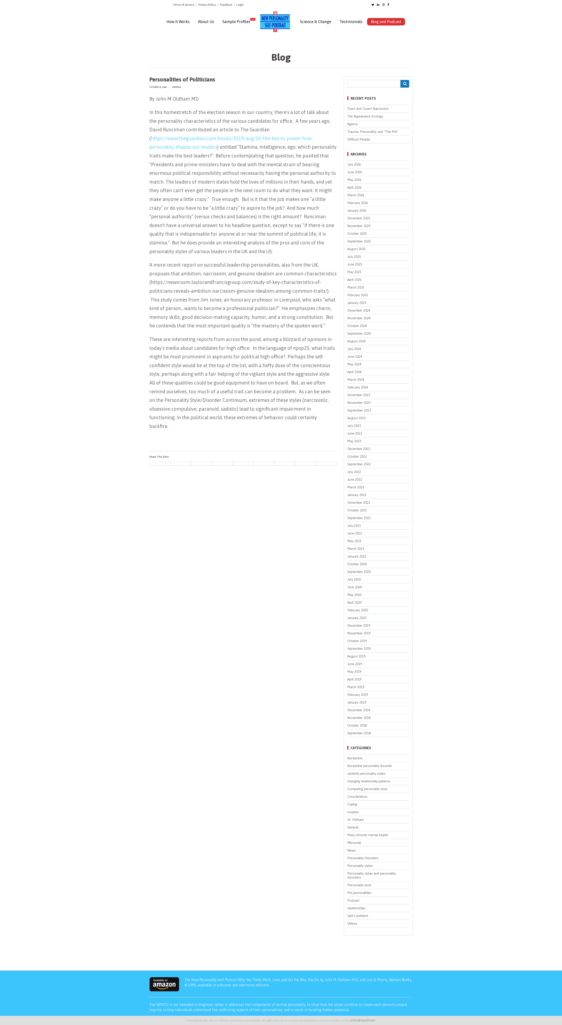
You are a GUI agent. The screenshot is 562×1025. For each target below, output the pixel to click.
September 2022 (359, 464)
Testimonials (351, 21)
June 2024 (354, 356)
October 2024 (357, 326)
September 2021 (359, 518)
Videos (352, 923)
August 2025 (356, 249)
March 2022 (355, 487)
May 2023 (354, 441)
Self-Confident (357, 916)
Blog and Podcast (386, 21)
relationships (356, 908)
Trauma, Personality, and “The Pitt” (372, 132)
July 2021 (354, 525)
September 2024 (359, 333)
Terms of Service (183, 4)
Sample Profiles (236, 21)
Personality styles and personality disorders (371, 875)
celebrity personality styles (366, 773)
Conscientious (357, 796)
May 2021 (354, 541)
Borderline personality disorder (369, 766)
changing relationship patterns (368, 781)
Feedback (226, 4)
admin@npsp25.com (362, 1020)
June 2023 (354, 433)
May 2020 (354, 595)
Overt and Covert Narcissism (368, 108)
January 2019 (356, 702)
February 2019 (357, 695)
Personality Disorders (362, 858)
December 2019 (358, 625)
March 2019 (355, 687)
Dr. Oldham (355, 819)
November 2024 (359, 318)
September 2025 (359, 241)
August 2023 (356, 418)
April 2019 (354, 679)
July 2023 (354, 426)
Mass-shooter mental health (367, 835)
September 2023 (359, 410)
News (351, 850)
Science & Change (315, 21)
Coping (352, 804)
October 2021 (357, 510)
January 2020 (356, 618)
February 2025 (357, 295)
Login (240, 4)
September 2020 (359, 572)
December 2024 (358, 310)
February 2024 (357, 387)
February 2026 (357, 203)
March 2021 (355, 548)
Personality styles (360, 866)
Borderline (354, 758)
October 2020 (357, 564)
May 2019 (354, 671)
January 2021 (356, 556)
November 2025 (359, 226)
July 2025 (354, 256)
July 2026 (354, 164)
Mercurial (354, 843)
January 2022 (356, 495)
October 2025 (357, 233)
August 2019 (356, 656)
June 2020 (354, 587)
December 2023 (358, 395)
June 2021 (354, 533)
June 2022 (354, 479)
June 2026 (354, 172)
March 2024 (355, 379)
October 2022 (357, 456)
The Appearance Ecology (365, 116)
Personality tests (359, 885)
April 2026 (354, 187)
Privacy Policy (207, 4)
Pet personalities (359, 893)
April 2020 (354, 602)
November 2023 (359, 402)
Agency (352, 124)
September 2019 (359, 648)
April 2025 (354, 280)
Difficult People (358, 139)
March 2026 (355, 195)
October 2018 (357, 725)
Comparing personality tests (367, 789)
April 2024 (354, 372)
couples (353, 812)
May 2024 (354, 364)
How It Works (178, 21)
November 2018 (359, 718)
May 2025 (354, 272)
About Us (206, 21)
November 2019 (359, 633)
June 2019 (354, 664)
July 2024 (354, 349)
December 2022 (358, 449)
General (176, 87)
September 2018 (359, 733)
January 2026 (356, 210)
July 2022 (354, 472)
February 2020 (357, 610)
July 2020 (354, 579)
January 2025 (356, 303)
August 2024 (356, 341)
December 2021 (358, 502)
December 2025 (358, 218)
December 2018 (358, 710)
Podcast (353, 900)
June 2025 (354, 264)
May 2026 (354, 180)
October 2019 (357, 641)
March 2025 (355, 287)
